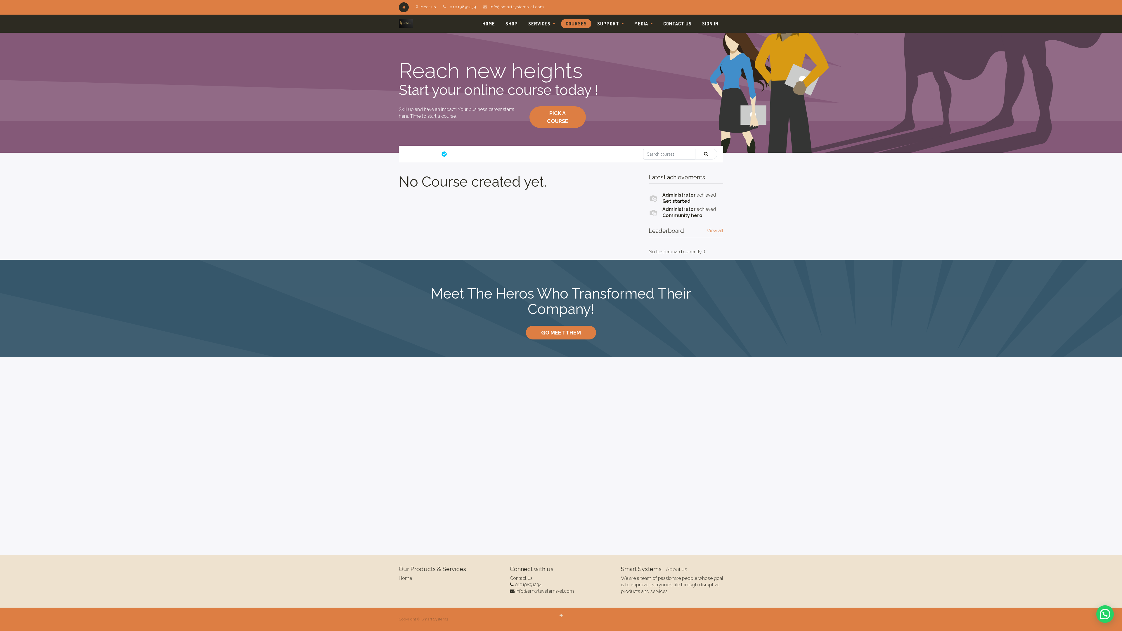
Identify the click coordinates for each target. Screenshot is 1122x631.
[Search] (706, 154)
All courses (424, 154)
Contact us (521, 578)
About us (676, 569)
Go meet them (561, 333)
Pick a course (557, 117)
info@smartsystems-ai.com (517, 7)
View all (715, 230)
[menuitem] (489, 23)
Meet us (428, 7)
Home (405, 578)
